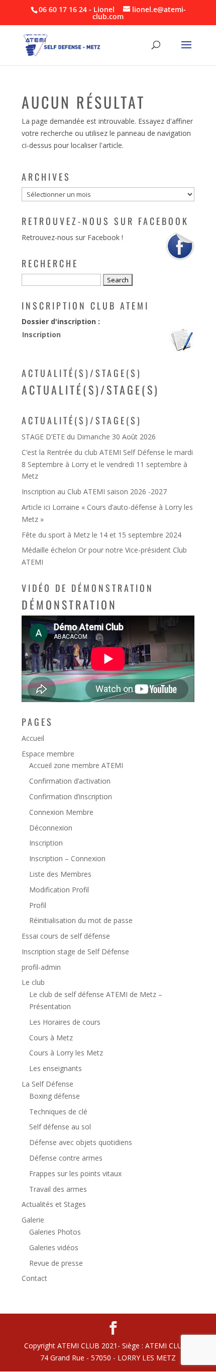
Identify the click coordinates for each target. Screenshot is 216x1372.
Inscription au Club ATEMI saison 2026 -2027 (94, 491)
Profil (37, 905)
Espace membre (48, 753)
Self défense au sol (60, 1126)
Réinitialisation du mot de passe (81, 920)
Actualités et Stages (54, 1204)
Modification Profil (59, 889)
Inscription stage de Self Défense (75, 951)
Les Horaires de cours (64, 1022)
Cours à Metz (51, 1037)
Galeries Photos (55, 1232)
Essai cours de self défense (66, 936)
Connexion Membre (61, 812)
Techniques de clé (58, 1111)
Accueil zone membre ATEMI (76, 765)
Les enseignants (55, 1068)
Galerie (33, 1220)
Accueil (33, 738)
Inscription (41, 334)
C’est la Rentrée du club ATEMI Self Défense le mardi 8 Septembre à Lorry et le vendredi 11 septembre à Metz (107, 464)
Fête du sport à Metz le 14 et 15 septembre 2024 (101, 535)
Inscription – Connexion (67, 858)
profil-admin (41, 967)
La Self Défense (47, 1084)
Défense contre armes (65, 1158)
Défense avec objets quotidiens (80, 1142)
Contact (34, 1278)
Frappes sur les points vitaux (75, 1173)
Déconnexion (50, 827)
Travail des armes (58, 1189)
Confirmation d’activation (70, 781)
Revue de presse (56, 1263)
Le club (33, 982)
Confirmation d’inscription (70, 796)
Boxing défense (54, 1096)
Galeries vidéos (53, 1247)
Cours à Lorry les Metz (66, 1052)
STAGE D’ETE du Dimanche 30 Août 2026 (89, 436)
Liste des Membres (60, 874)
